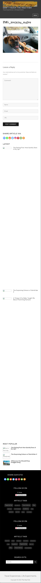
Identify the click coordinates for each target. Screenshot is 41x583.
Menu (35, 15)
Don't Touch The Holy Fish (17, 8)
